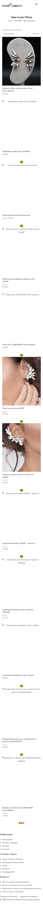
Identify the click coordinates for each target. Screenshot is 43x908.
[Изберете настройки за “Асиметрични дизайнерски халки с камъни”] (40, 676)
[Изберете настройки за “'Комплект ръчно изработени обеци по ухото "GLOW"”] (40, 280)
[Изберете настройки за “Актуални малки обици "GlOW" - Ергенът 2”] (40, 544)
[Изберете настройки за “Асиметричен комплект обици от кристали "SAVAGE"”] (40, 610)
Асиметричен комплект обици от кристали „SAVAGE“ (17, 610)
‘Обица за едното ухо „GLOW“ (13, 408)
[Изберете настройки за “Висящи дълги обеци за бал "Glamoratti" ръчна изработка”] (40, 808)
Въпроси (4, 876)
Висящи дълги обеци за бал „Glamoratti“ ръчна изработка (17, 808)
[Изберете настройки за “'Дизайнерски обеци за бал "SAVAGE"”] (40, 152)
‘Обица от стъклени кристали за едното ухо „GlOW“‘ (18, 475)
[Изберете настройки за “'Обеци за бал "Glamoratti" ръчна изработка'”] (40, 345)
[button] (40, 216)
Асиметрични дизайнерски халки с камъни (18, 675)
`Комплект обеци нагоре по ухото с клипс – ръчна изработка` (18, 89)
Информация (6, 834)
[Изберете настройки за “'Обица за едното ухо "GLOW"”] (40, 409)
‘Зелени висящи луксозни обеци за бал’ (16, 215)
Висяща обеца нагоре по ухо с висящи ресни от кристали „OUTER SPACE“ (19, 740)
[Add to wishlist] (38, 89)
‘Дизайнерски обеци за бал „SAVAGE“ (16, 151)
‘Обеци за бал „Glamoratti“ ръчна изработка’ (19, 344)
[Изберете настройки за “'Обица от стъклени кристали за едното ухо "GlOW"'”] (40, 475)
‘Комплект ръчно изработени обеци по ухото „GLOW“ (18, 280)
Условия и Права (8, 854)
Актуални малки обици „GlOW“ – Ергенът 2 (18, 543)
